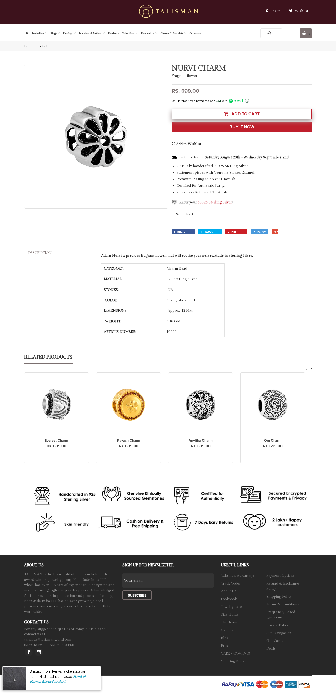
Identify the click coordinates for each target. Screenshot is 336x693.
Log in (276, 11)
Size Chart (184, 214)
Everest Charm (56, 440)
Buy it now (241, 127)
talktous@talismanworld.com (47, 640)
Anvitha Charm (201, 440)
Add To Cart (245, 114)
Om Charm (272, 440)
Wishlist (301, 11)
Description (40, 253)
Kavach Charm (128, 440)
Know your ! (206, 202)
